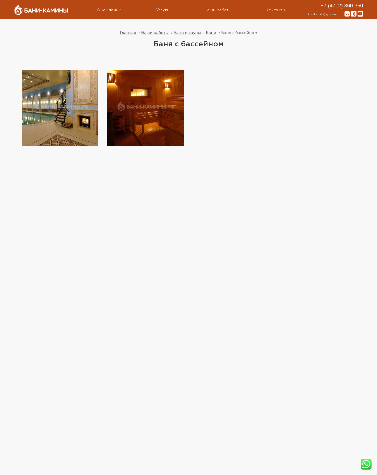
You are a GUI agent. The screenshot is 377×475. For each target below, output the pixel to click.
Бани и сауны (187, 32)
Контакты (275, 10)
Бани (211, 32)
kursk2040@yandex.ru (324, 14)
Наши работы (217, 10)
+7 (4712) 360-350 (341, 5)
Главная (128, 32)
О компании (109, 10)
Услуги (163, 10)
